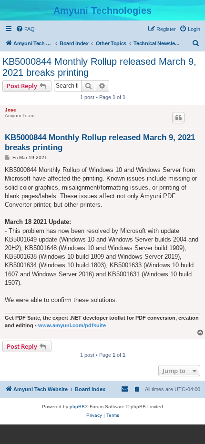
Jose (10, 109)
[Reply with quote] (178, 117)
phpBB (77, 406)
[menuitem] (25, 29)
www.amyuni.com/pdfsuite (72, 325)
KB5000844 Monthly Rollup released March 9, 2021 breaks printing (99, 67)
